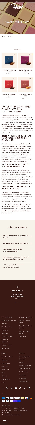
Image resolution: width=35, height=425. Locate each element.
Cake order (22, 337)
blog (3, 373)
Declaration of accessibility (20, 410)
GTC (3, 408)
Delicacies (5, 333)
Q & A (17, 1)
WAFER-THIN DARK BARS (9, 94)
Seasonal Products (7, 337)
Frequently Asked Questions (24, 358)
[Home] (2, 37)
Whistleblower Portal (18, 408)
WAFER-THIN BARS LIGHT (9, 70)
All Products (6, 348)
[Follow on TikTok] (20, 388)
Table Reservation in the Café (25, 327)
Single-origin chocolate (9, 321)
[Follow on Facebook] (3, 388)
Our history (5, 360)
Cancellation (7, 412)
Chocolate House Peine (24, 332)
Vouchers (4, 376)
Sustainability (6, 363)
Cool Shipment (23, 372)
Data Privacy (7, 410)
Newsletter (23, 375)
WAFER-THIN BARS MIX (25, 70)
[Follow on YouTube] (16, 388)
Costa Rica (5, 366)
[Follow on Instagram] (7, 388)
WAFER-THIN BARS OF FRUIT (26, 95)
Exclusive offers (6, 345)
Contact (21, 362)
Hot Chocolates (6, 327)
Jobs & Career (6, 379)
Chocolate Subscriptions (6, 341)
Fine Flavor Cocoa (7, 357)
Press (3, 382)
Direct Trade (5, 370)
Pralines (4, 324)
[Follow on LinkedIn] (24, 388)
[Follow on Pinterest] (11, 388)
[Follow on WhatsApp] (29, 388)
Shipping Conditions (25, 365)
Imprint (8, 408)
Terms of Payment (25, 369)
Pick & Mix (5, 330)
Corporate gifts (23, 381)
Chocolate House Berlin (24, 322)
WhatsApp (22, 378)
